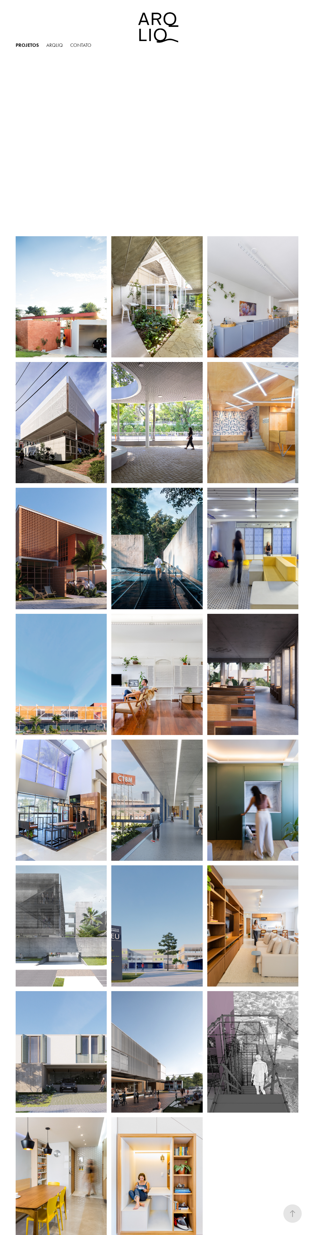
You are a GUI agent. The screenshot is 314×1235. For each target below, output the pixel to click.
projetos (27, 45)
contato (80, 45)
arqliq (54, 45)
